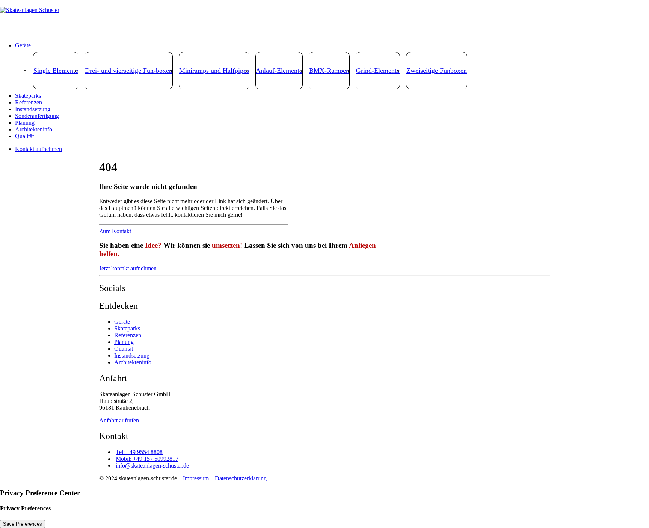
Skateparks (28, 95)
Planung (25, 122)
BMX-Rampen (329, 70)
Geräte (23, 45)
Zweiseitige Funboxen (436, 70)
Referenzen (28, 102)
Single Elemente (55, 70)
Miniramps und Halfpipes (214, 70)
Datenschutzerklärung (241, 478)
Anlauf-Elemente (279, 70)
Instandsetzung (32, 109)
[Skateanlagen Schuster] (324, 18)
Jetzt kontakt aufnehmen (128, 268)
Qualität (24, 136)
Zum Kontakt (115, 231)
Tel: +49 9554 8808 (139, 452)
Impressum (196, 478)
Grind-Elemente (378, 70)
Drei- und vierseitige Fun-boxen (128, 70)
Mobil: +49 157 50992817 (147, 459)
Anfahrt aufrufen (119, 420)
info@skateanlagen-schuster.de (152, 465)
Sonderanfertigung (37, 116)
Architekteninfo (33, 129)
